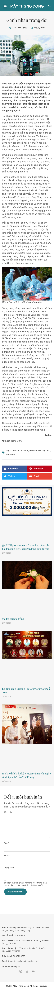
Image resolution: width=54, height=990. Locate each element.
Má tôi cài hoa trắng (13, 618)
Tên (6, 843)
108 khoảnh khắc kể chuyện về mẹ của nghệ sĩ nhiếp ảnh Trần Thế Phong (26, 775)
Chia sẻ (15, 450)
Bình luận (9, 812)
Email (7, 855)
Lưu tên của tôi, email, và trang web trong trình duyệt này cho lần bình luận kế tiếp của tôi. (25, 884)
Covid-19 (24, 450)
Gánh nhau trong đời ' (39, 450)
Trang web (9, 867)
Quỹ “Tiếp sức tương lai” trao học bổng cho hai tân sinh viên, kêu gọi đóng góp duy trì (26, 547)
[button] (5, 6)
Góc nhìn (10, 454)
